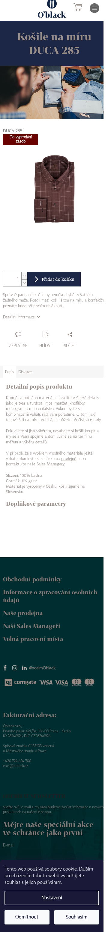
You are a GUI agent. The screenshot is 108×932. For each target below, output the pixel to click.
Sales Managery (50, 464)
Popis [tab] (9, 372)
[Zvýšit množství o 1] (24, 275)
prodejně (68, 459)
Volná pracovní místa (33, 638)
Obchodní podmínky (32, 579)
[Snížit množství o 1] (24, 282)
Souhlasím (76, 917)
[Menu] (94, 8)
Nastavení (51, 897)
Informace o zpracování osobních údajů (50, 596)
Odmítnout (26, 917)
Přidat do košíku (58, 279)
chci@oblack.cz (15, 766)
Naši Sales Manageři (31, 625)
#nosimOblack (42, 668)
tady (96, 420)
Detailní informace (19, 317)
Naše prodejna (23, 612)
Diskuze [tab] (25, 372)
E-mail (8, 845)
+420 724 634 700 (17, 761)
